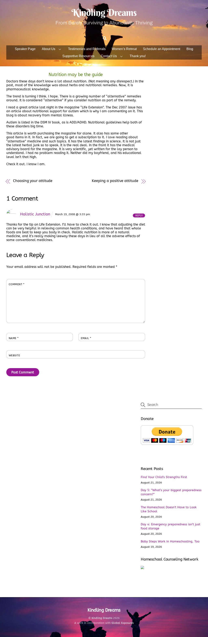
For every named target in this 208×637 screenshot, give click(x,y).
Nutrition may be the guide (76, 74)
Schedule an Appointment (161, 49)
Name (14, 338)
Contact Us (109, 56)
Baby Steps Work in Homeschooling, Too (170, 541)
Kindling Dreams (102, 618)
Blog (189, 49)
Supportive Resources (78, 56)
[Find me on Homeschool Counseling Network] (142, 568)
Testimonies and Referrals (87, 49)
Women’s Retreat (124, 49)
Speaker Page (25, 49)
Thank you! (138, 56)
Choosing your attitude (32, 181)
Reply (139, 215)
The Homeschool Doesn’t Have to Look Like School (169, 509)
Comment (17, 284)
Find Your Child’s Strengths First (164, 477)
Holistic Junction (35, 214)
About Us (48, 49)
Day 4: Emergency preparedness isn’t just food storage (170, 526)
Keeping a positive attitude (115, 181)
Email (86, 338)
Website (14, 355)
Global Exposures (123, 622)
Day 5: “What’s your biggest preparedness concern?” (171, 492)
